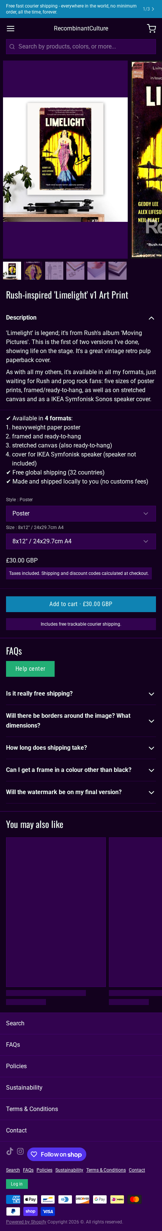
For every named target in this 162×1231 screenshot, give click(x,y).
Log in (17, 1184)
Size (35, 527)
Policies (16, 1066)
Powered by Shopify (26, 1222)
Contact (16, 1130)
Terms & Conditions (32, 1109)
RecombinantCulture (81, 28)
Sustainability (24, 1087)
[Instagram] (20, 1154)
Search (15, 1023)
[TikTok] (10, 1154)
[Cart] (148, 28)
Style (19, 499)
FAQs (13, 1044)
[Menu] (13, 28)
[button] (81, 604)
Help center (30, 668)
